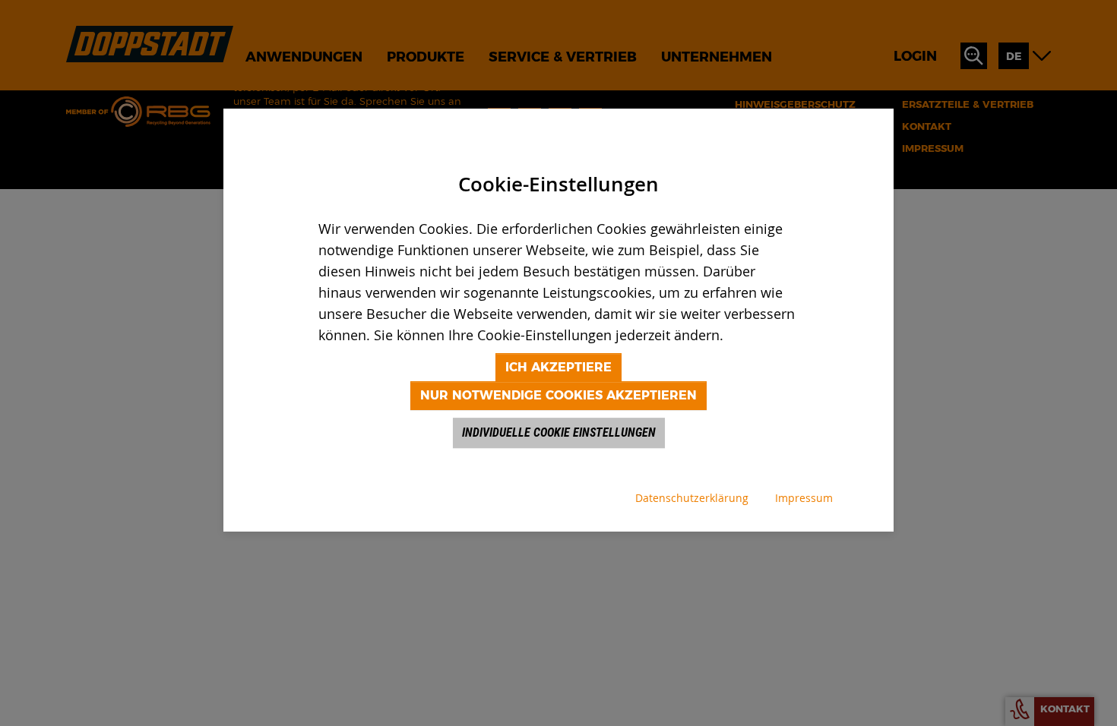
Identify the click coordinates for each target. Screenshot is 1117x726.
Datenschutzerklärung (691, 498)
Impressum (804, 498)
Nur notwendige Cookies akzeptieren (558, 395)
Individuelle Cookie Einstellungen (559, 432)
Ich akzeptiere (558, 367)
